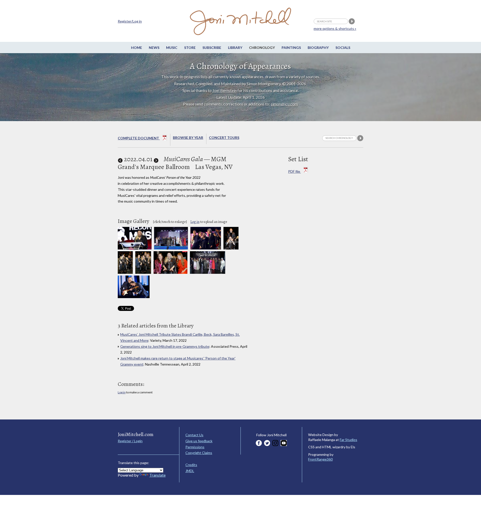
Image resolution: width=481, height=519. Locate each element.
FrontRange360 (320, 459)
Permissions (194, 447)
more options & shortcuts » (335, 28)
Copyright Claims (198, 453)
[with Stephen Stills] (230, 248)
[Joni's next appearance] (156, 159)
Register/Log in (130, 21)
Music (171, 47)
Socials (342, 47)
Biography (318, 47)
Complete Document (139, 138)
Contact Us (194, 435)
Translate (157, 475)
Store (190, 47)
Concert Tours (224, 137)
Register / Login (130, 441)
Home (136, 47)
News (154, 47)
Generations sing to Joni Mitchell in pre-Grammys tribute (164, 346)
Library (235, 47)
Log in (194, 221)
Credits (191, 465)
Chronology (262, 47)
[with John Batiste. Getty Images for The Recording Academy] (125, 272)
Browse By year (188, 137)
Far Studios (348, 440)
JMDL (189, 471)
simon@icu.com (284, 104)
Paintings (291, 47)
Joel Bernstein (224, 90)
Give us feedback (198, 441)
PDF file (294, 171)
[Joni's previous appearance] (120, 159)
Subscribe (211, 47)
